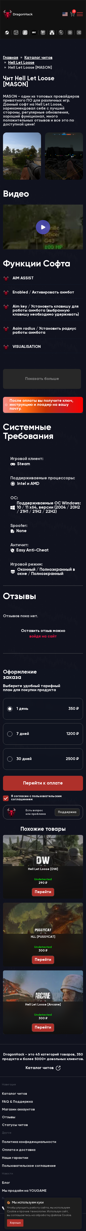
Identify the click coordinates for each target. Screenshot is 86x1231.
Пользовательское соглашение (29, 1166)
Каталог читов (38, 58)
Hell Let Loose (21, 63)
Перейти (43, 892)
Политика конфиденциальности (29, 1142)
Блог (6, 1183)
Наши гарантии (15, 1158)
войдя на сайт (43, 637)
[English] (65, 14)
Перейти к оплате (43, 783)
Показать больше (42, 379)
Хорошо (15, 1222)
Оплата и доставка (18, 1150)
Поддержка (67, 812)
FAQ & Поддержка (17, 1101)
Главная (10, 58)
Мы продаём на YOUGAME (24, 1191)
